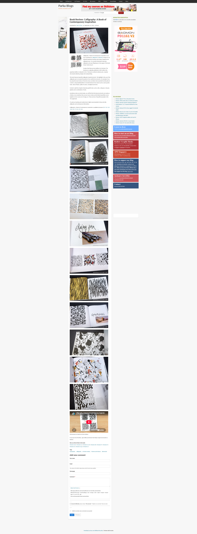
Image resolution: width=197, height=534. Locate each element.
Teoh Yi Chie (79, 25)
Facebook (122, 147)
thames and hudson (96, 451)
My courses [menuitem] (92, 1)
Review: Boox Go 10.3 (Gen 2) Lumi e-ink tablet (127, 111)
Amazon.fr (99, 444)
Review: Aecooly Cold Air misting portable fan (126, 102)
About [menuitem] (127, 1)
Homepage (72, 471)
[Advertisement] (124, 82)
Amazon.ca (79, 444)
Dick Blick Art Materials (122, 164)
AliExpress (116, 166)
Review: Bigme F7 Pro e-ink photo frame (125, 98)
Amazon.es (72, 446)
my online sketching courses (125, 129)
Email (71, 464)
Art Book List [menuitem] (68, 1)
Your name (72, 458)
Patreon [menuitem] (105, 1)
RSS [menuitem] (99, 1)
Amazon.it (105, 444)
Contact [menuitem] (120, 1)
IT (75, 109)
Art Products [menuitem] (77, 1)
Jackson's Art (131, 164)
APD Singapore (117, 154)
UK (109, 107)
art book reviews (86, 451)
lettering (101, 57)
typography (72, 451)
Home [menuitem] (61, 1)
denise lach (104, 451)
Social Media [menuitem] (113, 1)
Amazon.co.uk (86, 444)
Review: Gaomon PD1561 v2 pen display (125, 121)
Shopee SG (122, 166)
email (117, 147)
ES (77, 109)
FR (73, 109)
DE (71, 109)
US (104, 107)
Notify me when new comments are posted (82, 511)
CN (81, 109)
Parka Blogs (65, 6)
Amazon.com (73, 444)
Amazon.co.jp (79, 446)
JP (79, 109)
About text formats (75, 488)
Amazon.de (93, 444)
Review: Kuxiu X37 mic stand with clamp (125, 122)
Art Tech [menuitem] (85, 1)
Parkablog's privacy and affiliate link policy (93, 530)
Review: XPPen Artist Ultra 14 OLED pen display (127, 100)
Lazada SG (129, 166)
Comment (72, 476)
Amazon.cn (86, 446)
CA (106, 107)
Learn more (130, 171)
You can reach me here (119, 186)
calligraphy (94, 57)
